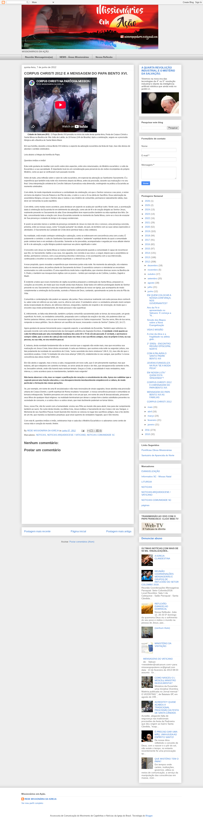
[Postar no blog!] (91, 430)
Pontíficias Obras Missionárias (156, 450)
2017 (148, 240)
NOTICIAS (41, 435)
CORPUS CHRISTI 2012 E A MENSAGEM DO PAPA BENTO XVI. (159, 385)
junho (151, 291)
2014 (148, 253)
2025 (148, 205)
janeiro (151, 424)
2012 (148, 261)
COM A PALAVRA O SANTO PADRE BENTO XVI (157, 356)
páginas (145, 505)
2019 (148, 231)
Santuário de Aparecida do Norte (157, 455)
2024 (148, 209)
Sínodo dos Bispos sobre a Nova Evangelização (156, 323)
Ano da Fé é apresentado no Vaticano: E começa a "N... (159, 311)
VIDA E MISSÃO (155, 329)
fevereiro (152, 420)
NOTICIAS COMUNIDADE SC (101, 435)
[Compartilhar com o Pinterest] (100, 430)
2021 (148, 222)
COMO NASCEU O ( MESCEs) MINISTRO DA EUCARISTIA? (165, 680)
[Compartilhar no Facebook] (97, 430)
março (151, 415)
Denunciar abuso (151, 538)
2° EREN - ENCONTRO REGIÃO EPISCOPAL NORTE (159, 346)
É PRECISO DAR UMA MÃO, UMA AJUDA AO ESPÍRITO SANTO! (166, 734)
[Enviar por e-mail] (88, 430)
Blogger (149, 816)
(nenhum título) (162, 628)
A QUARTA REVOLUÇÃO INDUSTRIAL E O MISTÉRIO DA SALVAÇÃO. (158, 70)
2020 (148, 227)
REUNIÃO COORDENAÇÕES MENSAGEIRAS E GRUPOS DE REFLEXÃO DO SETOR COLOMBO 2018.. (160, 578)
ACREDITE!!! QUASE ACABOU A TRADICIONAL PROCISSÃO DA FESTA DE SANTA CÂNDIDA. (167, 707)
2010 (148, 434)
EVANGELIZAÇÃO (150, 471)
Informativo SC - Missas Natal (156, 476)
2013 (148, 257)
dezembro (153, 265)
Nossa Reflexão (104, 57)
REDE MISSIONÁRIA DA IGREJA (40, 799)
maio (150, 407)
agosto (151, 282)
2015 (148, 248)
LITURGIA (146, 481)
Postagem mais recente (37, 531)
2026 (148, 201)
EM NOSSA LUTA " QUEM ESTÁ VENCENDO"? (156, 375)
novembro (153, 269)
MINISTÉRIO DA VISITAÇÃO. (163, 644)
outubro (152, 274)
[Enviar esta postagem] (82, 430)
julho (150, 287)
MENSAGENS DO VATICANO (158, 659)
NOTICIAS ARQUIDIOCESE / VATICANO (66, 435)
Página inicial (78, 531)
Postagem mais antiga (118, 531)
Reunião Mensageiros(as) (39, 57)
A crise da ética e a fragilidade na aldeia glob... (158, 337)
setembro (153, 278)
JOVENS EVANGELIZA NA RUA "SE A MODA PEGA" (158, 366)
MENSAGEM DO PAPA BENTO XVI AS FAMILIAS (158, 395)
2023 (148, 214)
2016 (148, 244)
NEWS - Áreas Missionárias (74, 57)
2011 (147, 430)
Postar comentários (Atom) (81, 542)
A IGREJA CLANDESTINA (162, 557)
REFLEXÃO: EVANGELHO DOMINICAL (161, 606)
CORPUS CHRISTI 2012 (159, 401)
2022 (148, 218)
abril (150, 411)
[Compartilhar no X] (94, 430)
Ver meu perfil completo (32, 803)
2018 (148, 235)
